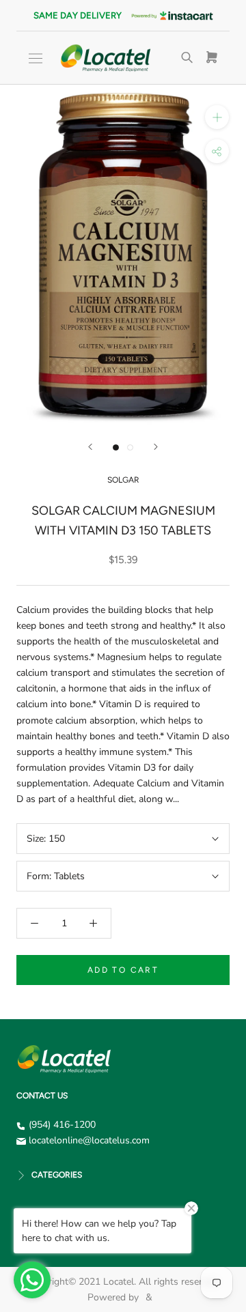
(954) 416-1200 (62, 1124)
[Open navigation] (35, 58)
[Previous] (90, 447)
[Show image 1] (116, 447)
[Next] (156, 447)
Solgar (123, 480)
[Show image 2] (130, 447)
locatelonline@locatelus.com (89, 1140)
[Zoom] (217, 117)
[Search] (187, 58)
